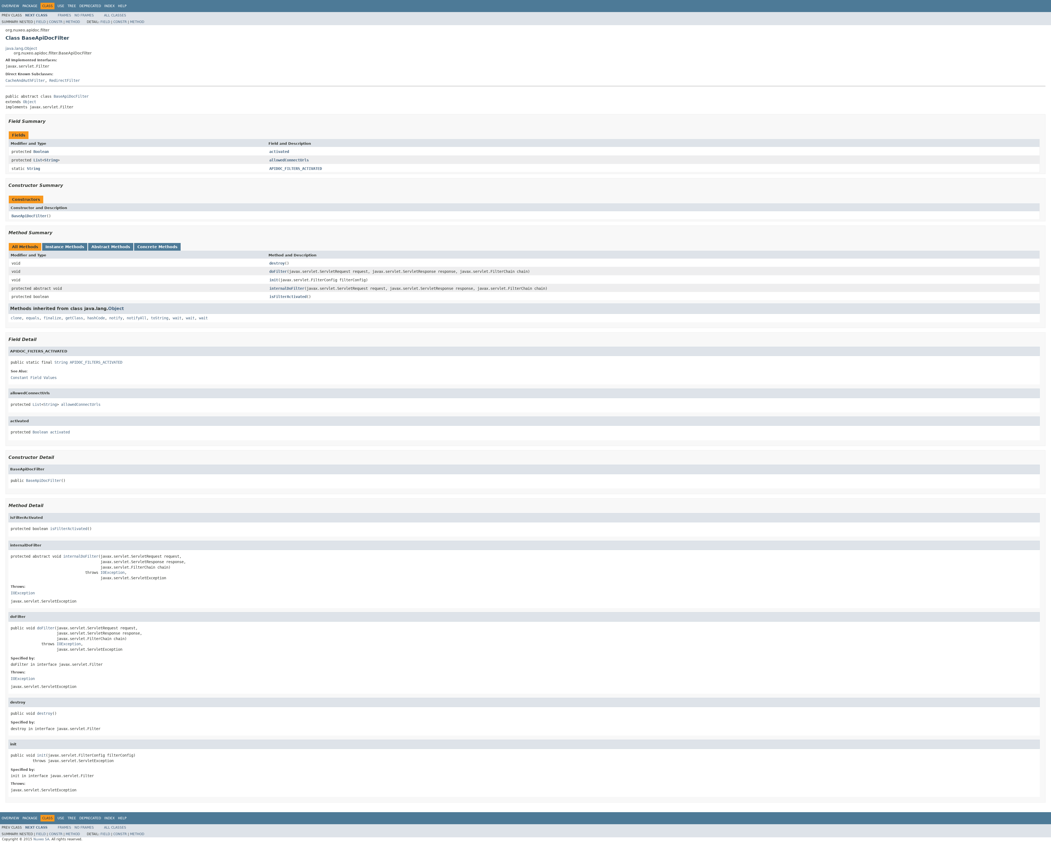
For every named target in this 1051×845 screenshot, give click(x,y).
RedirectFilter (64, 80)
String (50, 160)
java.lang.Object (21, 48)
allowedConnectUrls (289, 160)
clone (16, 318)
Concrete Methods (157, 247)
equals (32, 318)
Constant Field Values (34, 377)
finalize (52, 318)
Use (60, 6)
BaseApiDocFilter (71, 96)
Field (41, 22)
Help (122, 6)
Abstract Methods (110, 247)
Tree (72, 6)
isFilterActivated (288, 296)
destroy (277, 263)
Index (109, 6)
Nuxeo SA (41, 839)
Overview (10, 6)
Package (29, 6)
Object (29, 102)
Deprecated (90, 6)
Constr (55, 22)
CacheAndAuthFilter (25, 80)
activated (279, 151)
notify (115, 318)
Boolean (41, 151)
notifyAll (136, 318)
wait (177, 318)
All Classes (115, 15)
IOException (112, 572)
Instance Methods (64, 247)
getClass (74, 318)
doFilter (278, 271)
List (37, 160)
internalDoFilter (286, 288)
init (273, 280)
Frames (64, 15)
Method (73, 22)
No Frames (84, 15)
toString (159, 318)
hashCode (96, 318)
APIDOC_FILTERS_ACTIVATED (295, 168)
